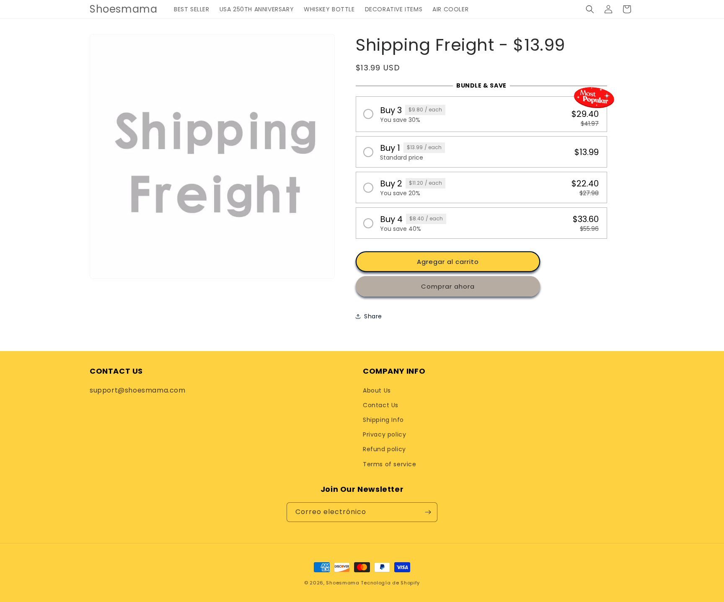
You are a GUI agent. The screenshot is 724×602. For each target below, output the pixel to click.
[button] (590, 9)
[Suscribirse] (428, 512)
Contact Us (380, 405)
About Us (377, 390)
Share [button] (373, 316)
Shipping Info (383, 420)
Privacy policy (384, 434)
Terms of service (389, 464)
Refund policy (384, 449)
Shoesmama (342, 582)
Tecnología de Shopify (390, 582)
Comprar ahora (448, 286)
